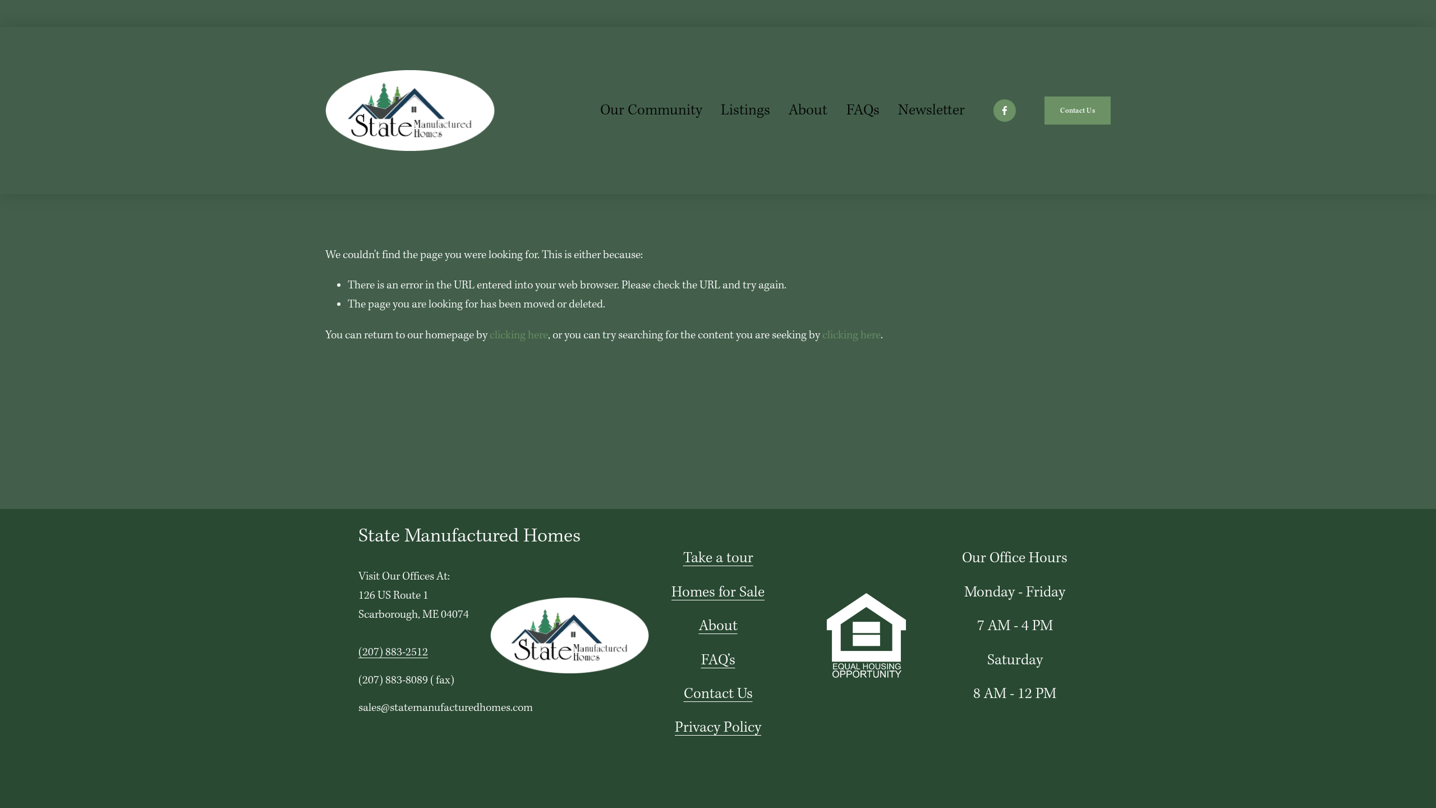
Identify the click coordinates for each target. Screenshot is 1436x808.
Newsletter (931, 110)
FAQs (863, 110)
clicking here (519, 335)
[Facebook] (1004, 110)
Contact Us (1077, 111)
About (808, 110)
